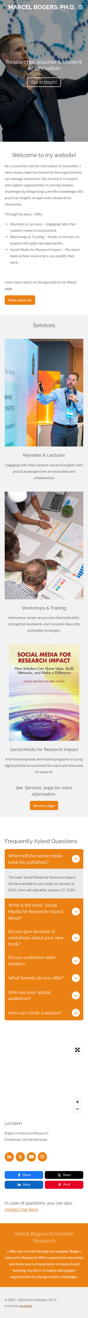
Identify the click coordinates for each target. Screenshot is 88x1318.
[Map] (44, 1079)
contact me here (21, 1209)
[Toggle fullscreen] (77, 1049)
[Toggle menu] (80, 7)
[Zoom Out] (77, 1108)
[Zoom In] (77, 1101)
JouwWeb (26, 1305)
